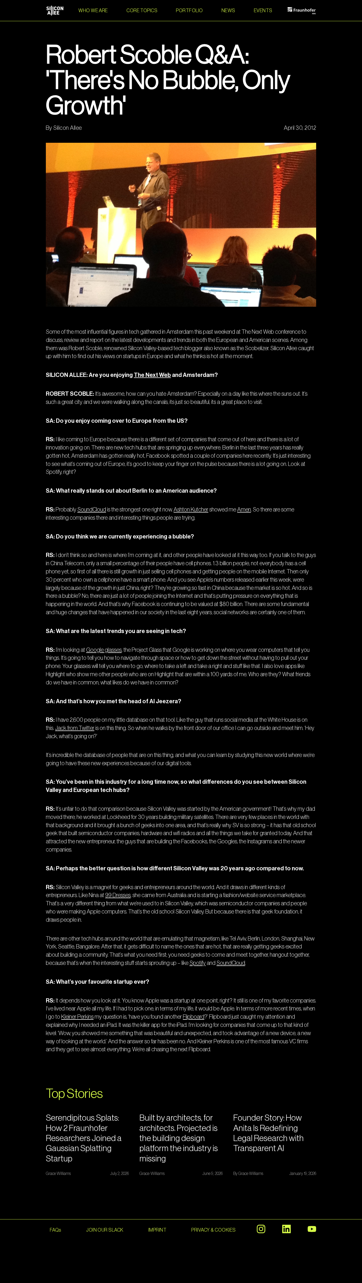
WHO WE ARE (93, 10)
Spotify (197, 963)
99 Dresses (118, 895)
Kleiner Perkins (77, 1017)
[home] (55, 10)
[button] (141, 10)
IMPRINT (157, 1230)
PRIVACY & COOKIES (213, 1230)
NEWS (228, 10)
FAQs (55, 1230)
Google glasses (104, 650)
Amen (244, 510)
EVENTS (263, 10)
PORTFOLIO (189, 10)
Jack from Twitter (74, 728)
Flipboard (193, 1017)
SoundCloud (91, 510)
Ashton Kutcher (191, 510)
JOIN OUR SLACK (104, 1230)
